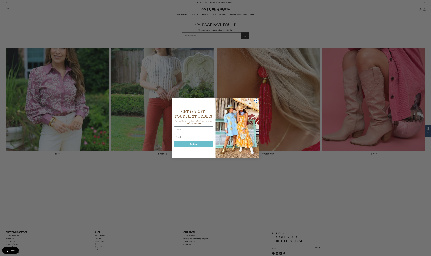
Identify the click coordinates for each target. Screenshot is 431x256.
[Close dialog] (256, 101)
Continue (193, 144)
